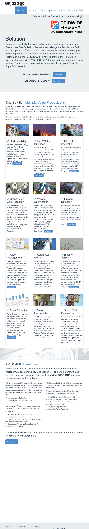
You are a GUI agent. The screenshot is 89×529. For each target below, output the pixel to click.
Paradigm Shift (76, 10)
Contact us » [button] (11, 442)
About (62, 10)
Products (33, 10)
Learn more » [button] (59, 75)
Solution (21, 10)
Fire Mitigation (48, 10)
